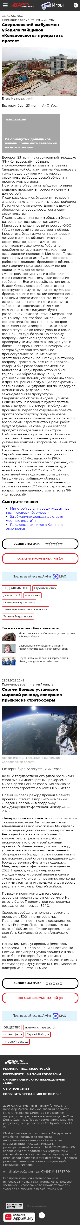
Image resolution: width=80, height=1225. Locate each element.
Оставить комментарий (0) (40, 558)
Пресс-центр (13, 1074)
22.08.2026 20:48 (13, 680)
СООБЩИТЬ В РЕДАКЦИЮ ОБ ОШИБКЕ (32, 1094)
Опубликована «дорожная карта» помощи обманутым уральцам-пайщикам (44, 660)
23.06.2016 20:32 (12, 16)
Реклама (10, 1069)
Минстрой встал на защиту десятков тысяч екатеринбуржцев (37, 510)
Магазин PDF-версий (44, 1074)
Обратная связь (16, 1088)
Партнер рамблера (36, 1206)
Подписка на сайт (36, 1069)
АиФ (29, 98)
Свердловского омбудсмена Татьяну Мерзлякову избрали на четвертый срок (43, 647)
